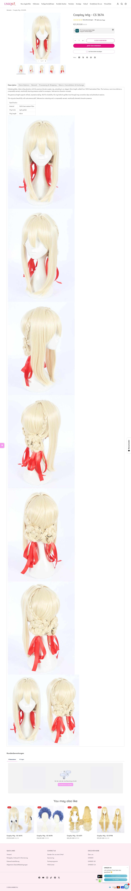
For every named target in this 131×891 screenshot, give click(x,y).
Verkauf (85, 4)
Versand (9, 854)
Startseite (9, 10)
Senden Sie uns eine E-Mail (55, 854)
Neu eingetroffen (26, 4)
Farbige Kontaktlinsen (47, 4)
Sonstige (78, 4)
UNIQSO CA (92, 865)
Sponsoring (50, 858)
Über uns (90, 854)
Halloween (36, 4)
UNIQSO (90, 858)
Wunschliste (107, 4)
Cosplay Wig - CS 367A (19, 10)
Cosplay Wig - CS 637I (74, 836)
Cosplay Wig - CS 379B (105, 836)
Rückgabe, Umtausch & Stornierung (17, 858)
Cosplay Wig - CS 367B (44, 836)
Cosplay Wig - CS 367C (14, 836)
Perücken (71, 4)
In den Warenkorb (100, 40)
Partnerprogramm (52, 861)
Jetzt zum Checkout (94, 46)
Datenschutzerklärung (13, 861)
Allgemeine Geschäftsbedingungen (17, 865)
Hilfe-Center (50, 865)
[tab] (12, 85)
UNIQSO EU (14, 887)
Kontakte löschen (61, 4)
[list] (42, 38)
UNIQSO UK (92, 861)
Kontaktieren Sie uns (96, 4)
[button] (126, 886)
